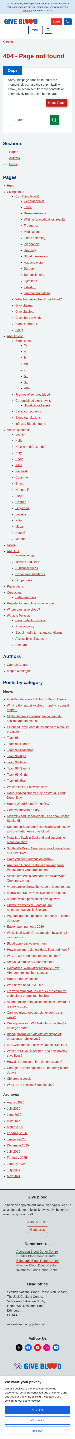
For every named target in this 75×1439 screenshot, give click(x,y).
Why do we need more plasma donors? (33, 955)
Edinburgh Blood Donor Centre (37, 1260)
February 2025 (17, 1157)
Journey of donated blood (32, 394)
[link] (56, 21)
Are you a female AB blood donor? (30, 962)
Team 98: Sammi (18, 768)
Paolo (19, 459)
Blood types (23, 340)
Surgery (29, 268)
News (11, 545)
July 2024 (13, 1170)
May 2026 (13, 1120)
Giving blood (15, 191)
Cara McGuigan (17, 664)
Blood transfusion (36, 256)
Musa (19, 526)
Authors (14, 158)
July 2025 (13, 1151)
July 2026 (13, 1108)
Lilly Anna (22, 508)
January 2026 (16, 1139)
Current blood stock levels (33, 400)
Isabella (20, 514)
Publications (15, 586)
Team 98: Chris (17, 774)
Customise (37, 1420)
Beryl (18, 453)
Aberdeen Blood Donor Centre (37, 1251)
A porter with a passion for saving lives (33, 899)
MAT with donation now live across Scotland (37, 1044)
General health (34, 201)
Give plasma (23, 305)
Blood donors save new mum (27, 943)
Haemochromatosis (37, 293)
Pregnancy (31, 244)
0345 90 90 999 (37, 1222)
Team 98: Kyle (16, 756)
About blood (15, 336)
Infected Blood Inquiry (30, 423)
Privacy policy (24, 626)
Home (9, 41)
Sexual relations (35, 213)
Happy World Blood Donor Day (28, 803)
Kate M (20, 532)
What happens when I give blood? (38, 299)
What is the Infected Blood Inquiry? (30, 1084)
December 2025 (18, 1145)
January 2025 (16, 1163)
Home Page (56, 102)
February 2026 (17, 1133)
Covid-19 (30, 287)
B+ (26, 382)
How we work (24, 555)
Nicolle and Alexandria (30, 446)
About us (13, 551)
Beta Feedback (25, 597)
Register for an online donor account (31, 603)
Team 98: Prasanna (20, 750)
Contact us (14, 592)
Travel (28, 207)
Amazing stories (18, 429)
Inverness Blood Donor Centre (37, 1270)
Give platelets (24, 311)
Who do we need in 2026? (25, 985)
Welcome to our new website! (27, 787)
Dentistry (30, 250)
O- (25, 345)
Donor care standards (30, 574)
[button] (67, 21)
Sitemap (21, 644)
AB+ (27, 388)
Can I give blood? (27, 196)
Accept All (37, 1410)
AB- (26, 363)
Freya (19, 496)
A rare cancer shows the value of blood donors (38, 886)
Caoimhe (21, 477)
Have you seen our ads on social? (30, 859)
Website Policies (18, 615)
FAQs (19, 330)
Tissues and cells (27, 562)
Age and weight (34, 262)
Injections (30, 281)
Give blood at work (28, 317)
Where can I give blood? (23, 609)
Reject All (37, 1430)
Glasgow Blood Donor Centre (36, 1265)
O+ (26, 370)
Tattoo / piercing (34, 238)
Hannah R (22, 489)
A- (25, 351)
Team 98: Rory (17, 762)
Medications (32, 231)
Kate (18, 520)
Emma (19, 483)
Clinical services (26, 568)
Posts (13, 164)
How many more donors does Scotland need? (38, 949)
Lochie (20, 434)
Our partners (23, 580)
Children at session (20, 1078)
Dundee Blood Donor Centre (35, 1256)
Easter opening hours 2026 (25, 926)
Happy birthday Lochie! (22, 978)
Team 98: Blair (17, 780)
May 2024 (13, 1176)
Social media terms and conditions (38, 632)
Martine (20, 539)
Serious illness (34, 274)
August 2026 (15, 1102)
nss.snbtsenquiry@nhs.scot (26, 1324)
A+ (26, 376)
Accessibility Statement (31, 638)
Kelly (18, 440)
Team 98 (13, 737)
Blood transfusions (28, 417)
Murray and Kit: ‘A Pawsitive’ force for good (36, 892)
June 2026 (14, 1114)
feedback (27, 10)
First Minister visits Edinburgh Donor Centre (36, 699)
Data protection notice (30, 620)
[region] (37, 1407)
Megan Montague (19, 671)
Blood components (28, 411)
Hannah (20, 502)
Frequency (31, 225)
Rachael (21, 471)
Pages (13, 152)
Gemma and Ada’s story (23, 810)
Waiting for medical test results (44, 219)
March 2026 (15, 1127)
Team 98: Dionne (18, 744)
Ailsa (18, 465)
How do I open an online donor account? (34, 1061)
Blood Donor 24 (26, 324)
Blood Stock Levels (37, 405)
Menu (35, 29)
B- (25, 357)
